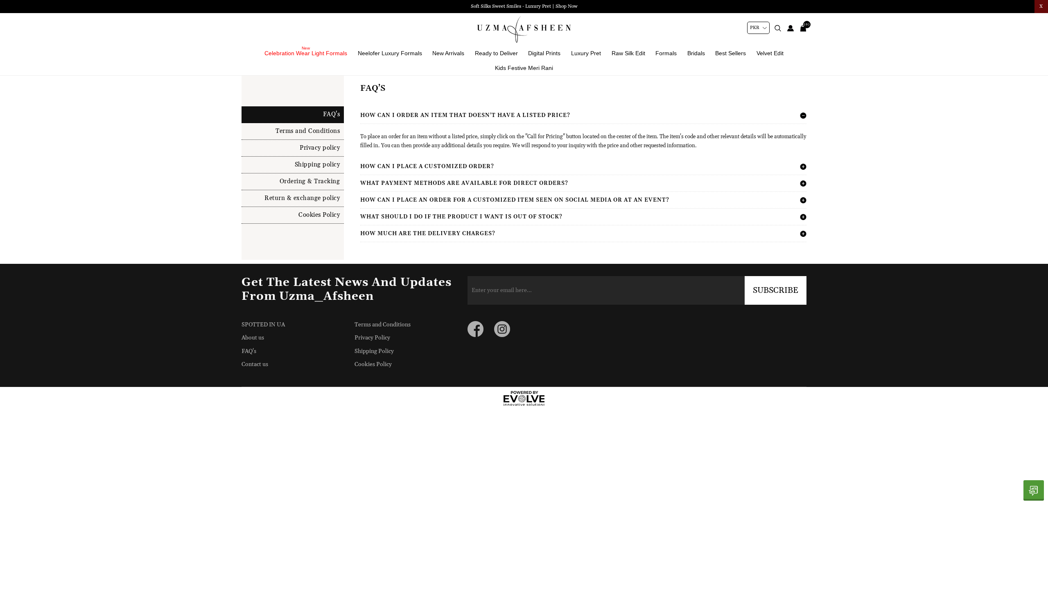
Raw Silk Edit (628, 53)
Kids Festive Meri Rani (524, 68)
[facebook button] (475, 329)
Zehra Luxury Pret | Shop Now (524, 6)
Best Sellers (730, 53)
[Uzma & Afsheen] (524, 29)
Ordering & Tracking (310, 181)
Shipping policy (317, 165)
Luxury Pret (586, 53)
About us (253, 338)
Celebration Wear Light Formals (305, 53)
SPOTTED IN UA (263, 324)
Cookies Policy (319, 215)
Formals (666, 53)
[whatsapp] (1033, 490)
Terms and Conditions (308, 131)
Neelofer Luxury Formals (390, 53)
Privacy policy (320, 148)
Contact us (255, 364)
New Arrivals (448, 53)
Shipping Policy (374, 351)
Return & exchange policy (302, 198)
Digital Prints (544, 53)
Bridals (696, 53)
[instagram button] (502, 329)
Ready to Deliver (496, 53)
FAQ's (331, 114)
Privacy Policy (372, 338)
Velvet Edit (770, 53)
